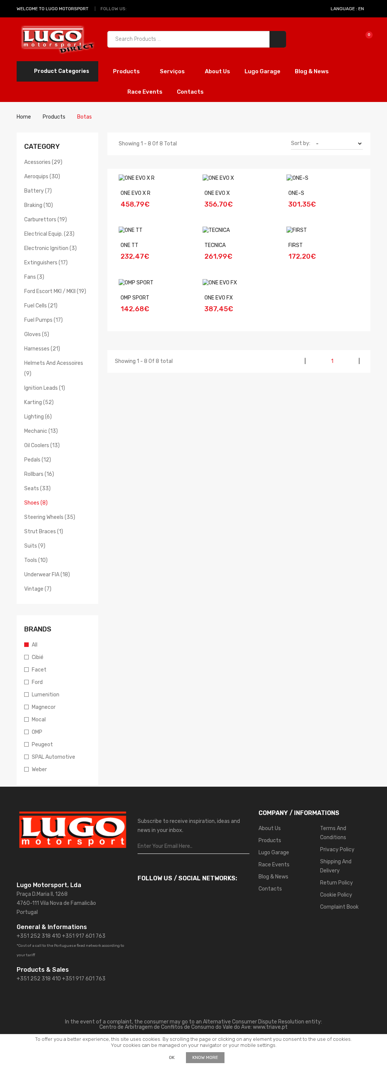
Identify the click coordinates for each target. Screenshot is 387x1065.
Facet (39, 670)
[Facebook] (134, 8)
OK (172, 1057)
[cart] (363, 39)
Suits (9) (34, 546)
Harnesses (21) (42, 349)
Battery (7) (38, 191)
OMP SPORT (135, 298)
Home (24, 117)
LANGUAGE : (347, 8)
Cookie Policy (336, 895)
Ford (37, 682)
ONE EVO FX (218, 298)
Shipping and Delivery (335, 866)
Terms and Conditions (333, 833)
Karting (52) (39, 402)
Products (127, 71)
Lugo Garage (262, 71)
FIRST (295, 245)
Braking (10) (38, 205)
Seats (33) (37, 488)
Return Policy (336, 883)
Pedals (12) (37, 460)
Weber (39, 769)
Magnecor (44, 707)
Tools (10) (36, 560)
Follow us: (114, 8)
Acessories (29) (43, 162)
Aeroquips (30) (42, 176)
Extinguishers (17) (46, 262)
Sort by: (300, 143)
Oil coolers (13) (42, 445)
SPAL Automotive (53, 757)
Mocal (39, 719)
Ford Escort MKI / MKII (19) (55, 291)
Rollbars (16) (39, 474)
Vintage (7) (37, 589)
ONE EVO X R (135, 193)
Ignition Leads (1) (44, 388)
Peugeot (42, 744)
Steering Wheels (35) (49, 517)
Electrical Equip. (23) (49, 234)
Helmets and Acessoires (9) (53, 368)
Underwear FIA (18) (47, 574)
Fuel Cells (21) (40, 306)
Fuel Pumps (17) (43, 320)
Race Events (145, 91)
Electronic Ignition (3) (50, 248)
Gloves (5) (36, 334)
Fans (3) (34, 277)
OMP (37, 732)
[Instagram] (143, 8)
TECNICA (215, 245)
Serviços (173, 71)
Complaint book (339, 907)
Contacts (190, 91)
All (34, 645)
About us (217, 71)
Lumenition (45, 694)
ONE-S (296, 193)
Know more (205, 1057)
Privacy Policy (337, 849)
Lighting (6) (38, 417)
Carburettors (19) (45, 219)
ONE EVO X (217, 193)
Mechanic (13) (41, 431)
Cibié (37, 657)
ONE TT (129, 245)
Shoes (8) (36, 503)
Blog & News (312, 71)
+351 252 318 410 (39, 936)
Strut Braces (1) (43, 531)
